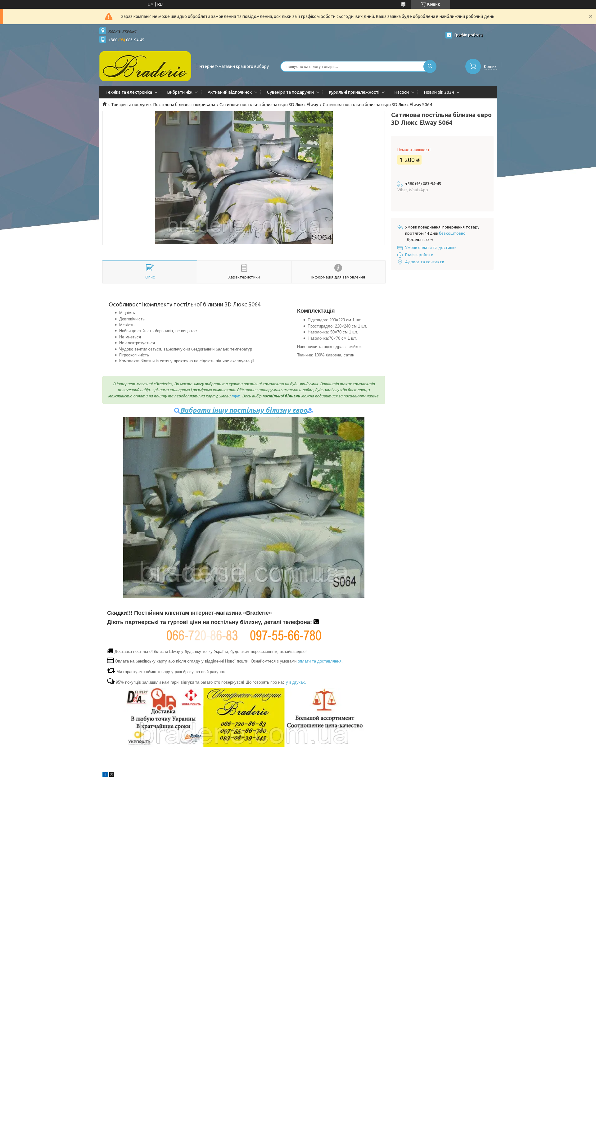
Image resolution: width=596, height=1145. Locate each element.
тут (235, 396)
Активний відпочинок (230, 92)
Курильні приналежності (354, 92)
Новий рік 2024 (439, 92)
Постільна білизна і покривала (184, 104)
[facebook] (105, 775)
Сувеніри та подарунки (290, 92)
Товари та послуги (130, 104)
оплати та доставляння (320, 661)
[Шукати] (429, 66)
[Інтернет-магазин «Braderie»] (145, 65)
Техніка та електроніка (129, 92)
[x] (111, 775)
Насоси (402, 92)
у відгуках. (296, 682)
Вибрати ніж (179, 92)
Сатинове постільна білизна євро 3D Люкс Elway (268, 104)
